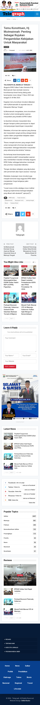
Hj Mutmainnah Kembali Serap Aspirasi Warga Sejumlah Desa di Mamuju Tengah (10, 251)
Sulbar (6, 47)
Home (7, 666)
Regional (18, 683)
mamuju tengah (30, 200)
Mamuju (6, 520)
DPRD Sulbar (12, 197)
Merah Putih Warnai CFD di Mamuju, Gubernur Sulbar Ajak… (23, 466)
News (5, 542)
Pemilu (6, 538)
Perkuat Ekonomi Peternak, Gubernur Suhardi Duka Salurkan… (23, 456)
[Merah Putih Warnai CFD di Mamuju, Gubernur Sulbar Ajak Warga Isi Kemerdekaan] (28, 297)
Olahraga (7, 677)
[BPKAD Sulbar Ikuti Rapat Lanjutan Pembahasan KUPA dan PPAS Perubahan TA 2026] (28, 270)
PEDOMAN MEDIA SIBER (13, 651)
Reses (6, 203)
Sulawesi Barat (14, 203)
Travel (30, 683)
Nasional (7, 547)
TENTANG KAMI (10, 643)
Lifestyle (17, 689)
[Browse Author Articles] (20, 227)
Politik (10, 672)
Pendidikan (22, 672)
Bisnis (29, 677)
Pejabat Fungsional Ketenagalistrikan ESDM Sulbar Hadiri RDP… (25, 436)
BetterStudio (25, 700)
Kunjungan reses (19, 200)
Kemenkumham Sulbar (11, 529)
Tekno (18, 677)
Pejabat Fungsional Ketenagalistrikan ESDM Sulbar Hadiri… (20, 580)
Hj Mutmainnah (8, 200)
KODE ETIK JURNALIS (12, 647)
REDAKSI (8, 639)
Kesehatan (7, 551)
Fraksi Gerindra (21, 197)
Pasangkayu (8, 533)
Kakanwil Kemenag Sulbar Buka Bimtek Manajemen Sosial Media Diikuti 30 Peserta (29, 251)
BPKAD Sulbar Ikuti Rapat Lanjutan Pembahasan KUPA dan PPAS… (24, 446)
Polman (6, 525)
